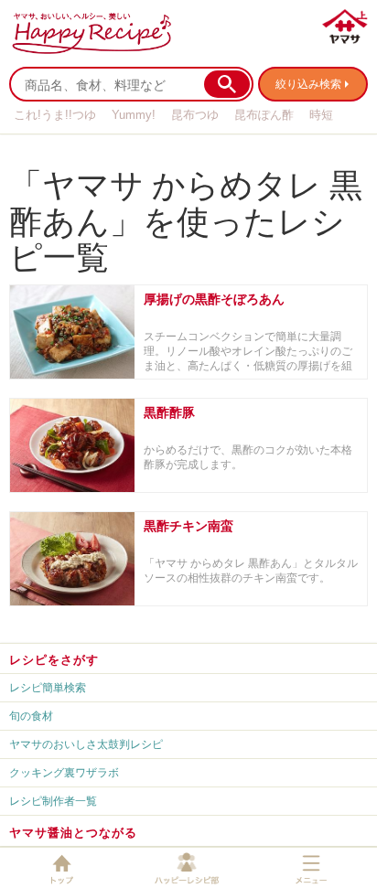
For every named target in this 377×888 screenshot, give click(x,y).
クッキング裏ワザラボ (64, 772)
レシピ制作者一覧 (53, 800)
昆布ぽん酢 (264, 115)
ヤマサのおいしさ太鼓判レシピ (86, 744)
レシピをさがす (54, 659)
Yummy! (134, 115)
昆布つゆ (195, 115)
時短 (321, 115)
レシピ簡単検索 (47, 687)
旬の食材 (31, 715)
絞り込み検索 (308, 83)
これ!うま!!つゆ (55, 115)
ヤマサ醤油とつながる (73, 832)
